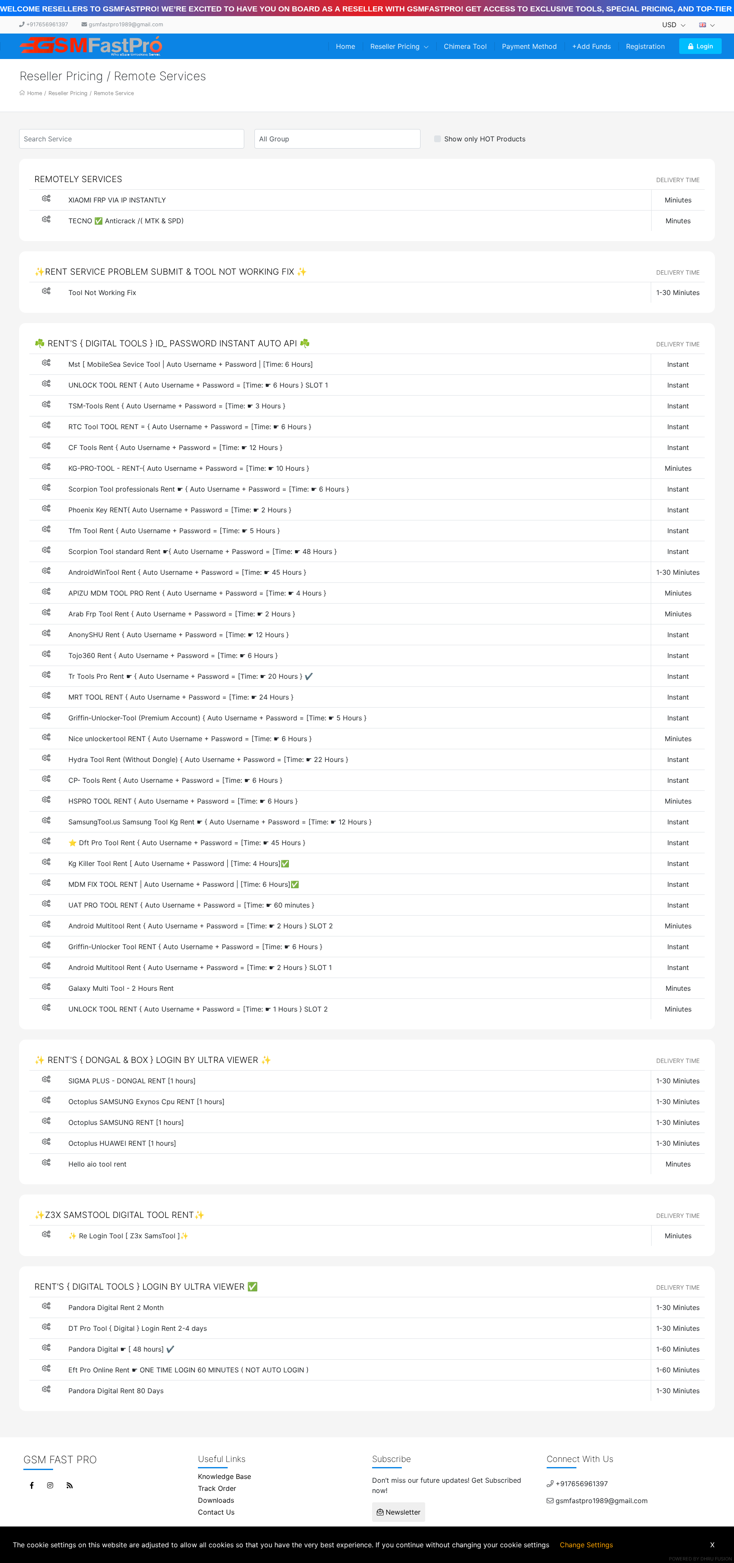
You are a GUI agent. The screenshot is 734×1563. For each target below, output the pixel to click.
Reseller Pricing (396, 46)
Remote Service (114, 93)
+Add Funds (591, 46)
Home (345, 46)
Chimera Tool (465, 46)
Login (705, 46)
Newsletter (402, 1512)
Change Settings (586, 1545)
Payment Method (529, 46)
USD (670, 24)
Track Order (217, 1488)
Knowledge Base (224, 1476)
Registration (645, 46)
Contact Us (216, 1512)
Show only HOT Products (484, 139)
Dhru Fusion (716, 1559)
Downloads (216, 1500)
